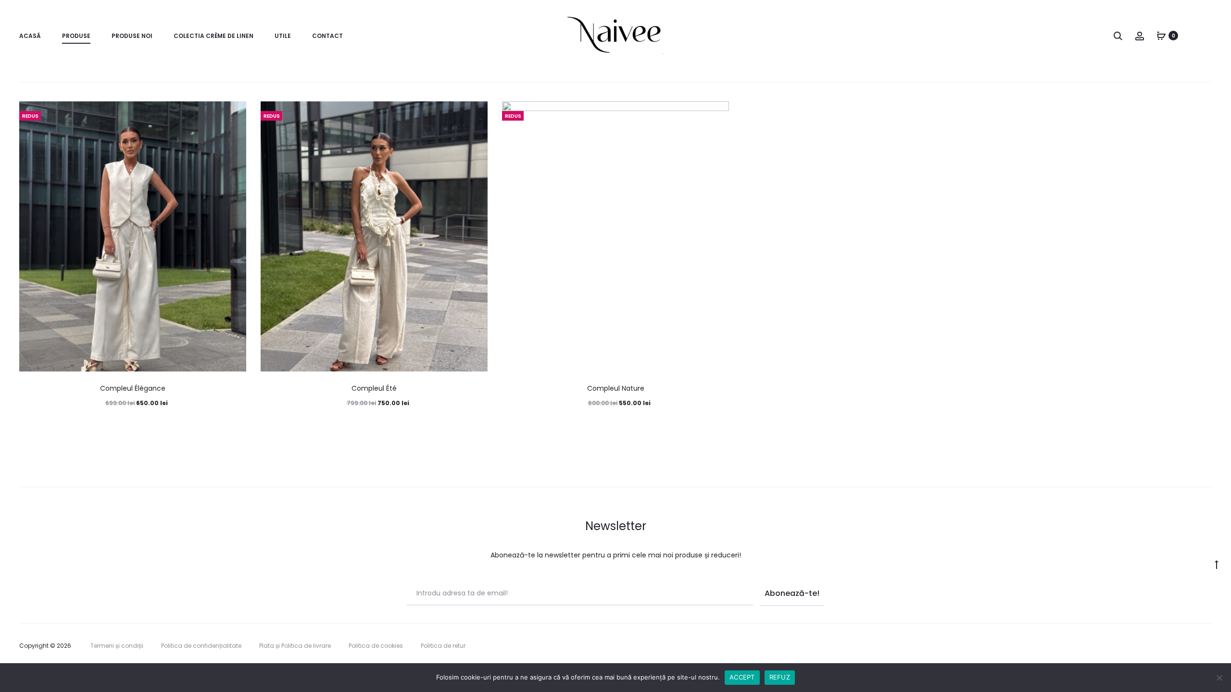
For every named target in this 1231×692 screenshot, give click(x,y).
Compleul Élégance (132, 388)
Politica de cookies (376, 646)
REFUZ (779, 677)
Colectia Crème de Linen (213, 36)
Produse (76, 36)
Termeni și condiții (116, 646)
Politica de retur (443, 646)
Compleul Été (374, 388)
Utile (283, 36)
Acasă (30, 36)
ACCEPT (742, 677)
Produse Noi (132, 36)
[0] (1161, 35)
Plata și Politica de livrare (295, 646)
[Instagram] (1209, 646)
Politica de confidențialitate (201, 646)
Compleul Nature (615, 388)
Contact (327, 36)
